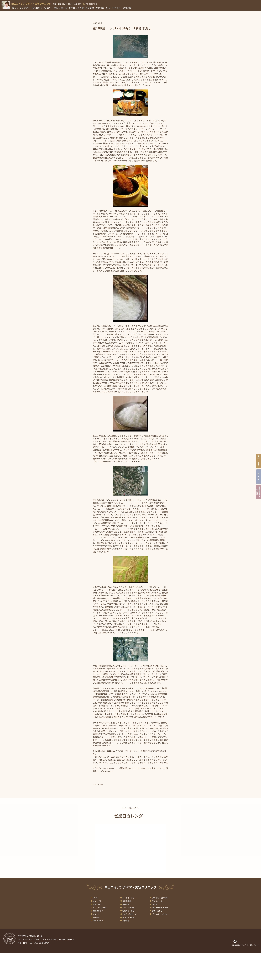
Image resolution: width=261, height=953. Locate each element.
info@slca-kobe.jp (67, 939)
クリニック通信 (98, 784)
